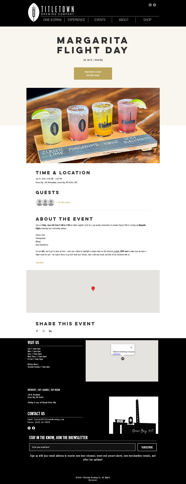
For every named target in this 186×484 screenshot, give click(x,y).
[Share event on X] (43, 331)
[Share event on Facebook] (37, 331)
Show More (40, 262)
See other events (93, 75)
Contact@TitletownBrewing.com (49, 419)
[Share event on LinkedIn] (50, 331)
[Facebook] (154, 4)
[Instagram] (150, 4)
